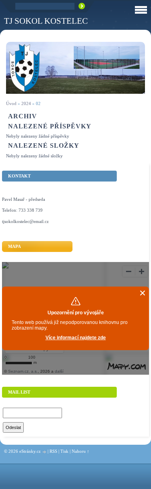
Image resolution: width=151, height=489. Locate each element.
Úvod (11, 103)
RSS (53, 451)
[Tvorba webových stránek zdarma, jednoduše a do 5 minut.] (45, 452)
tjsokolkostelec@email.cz (25, 221)
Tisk (64, 451)
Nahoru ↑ (80, 451)
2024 (26, 103)
